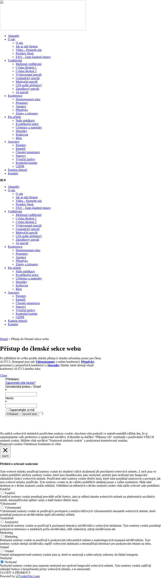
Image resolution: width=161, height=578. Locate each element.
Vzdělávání (15, 60)
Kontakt (13, 173)
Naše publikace (25, 120)
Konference (15, 95)
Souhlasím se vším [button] (49, 444)
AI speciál (22, 92)
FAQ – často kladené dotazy (33, 57)
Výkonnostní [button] (8, 503)
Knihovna (22, 134)
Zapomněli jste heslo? (20, 383)
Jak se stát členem (27, 46)
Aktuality (13, 35)
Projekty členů (25, 53)
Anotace (21, 106)
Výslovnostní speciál (28, 74)
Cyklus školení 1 (26, 67)
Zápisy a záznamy (27, 113)
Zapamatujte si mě (21, 410)
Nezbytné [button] (6, 558)
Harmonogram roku (28, 99)
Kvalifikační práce (27, 124)
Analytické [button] (7, 518)
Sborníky (21, 131)
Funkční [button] (5, 489)
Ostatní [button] (4, 547)
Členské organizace (28, 152)
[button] (80, 180)
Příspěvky (22, 110)
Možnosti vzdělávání (28, 64)
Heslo (9, 398)
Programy (22, 102)
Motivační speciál (27, 81)
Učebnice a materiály (29, 127)
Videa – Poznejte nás (29, 50)
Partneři (20, 148)
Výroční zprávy (25, 159)
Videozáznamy (45, 361)
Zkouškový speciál (27, 88)
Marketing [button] (6, 532)
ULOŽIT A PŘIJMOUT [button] (15, 572)
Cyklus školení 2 (26, 71)
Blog (19, 138)
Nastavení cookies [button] (11, 444)
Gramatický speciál (27, 78)
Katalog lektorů (17, 169)
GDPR (20, 166)
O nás (11, 39)
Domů (4, 339)
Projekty (21, 145)
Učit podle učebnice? (29, 85)
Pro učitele (14, 117)
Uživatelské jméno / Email (23, 386)
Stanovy (21, 155)
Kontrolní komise (26, 162)
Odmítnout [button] (30, 444)
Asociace (13, 141)
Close (3, 375)
